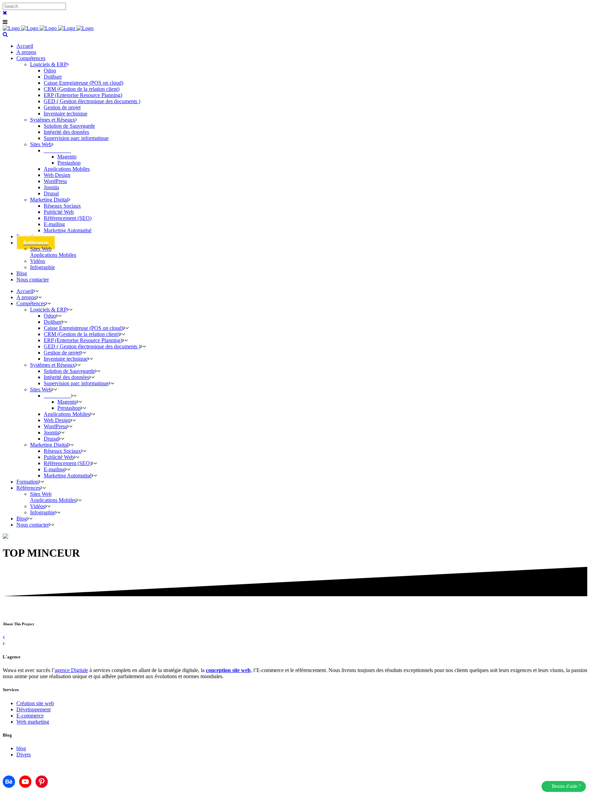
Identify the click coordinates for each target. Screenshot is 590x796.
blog (21, 748)
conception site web (228, 670)
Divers (23, 754)
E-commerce (30, 715)
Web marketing (32, 722)
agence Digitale (71, 670)
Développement (33, 709)
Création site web (35, 703)
